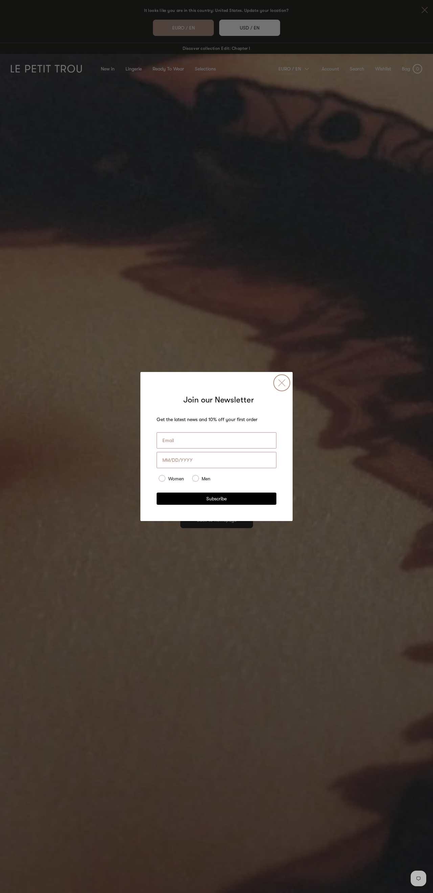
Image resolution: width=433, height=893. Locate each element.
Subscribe (216, 498)
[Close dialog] (282, 383)
